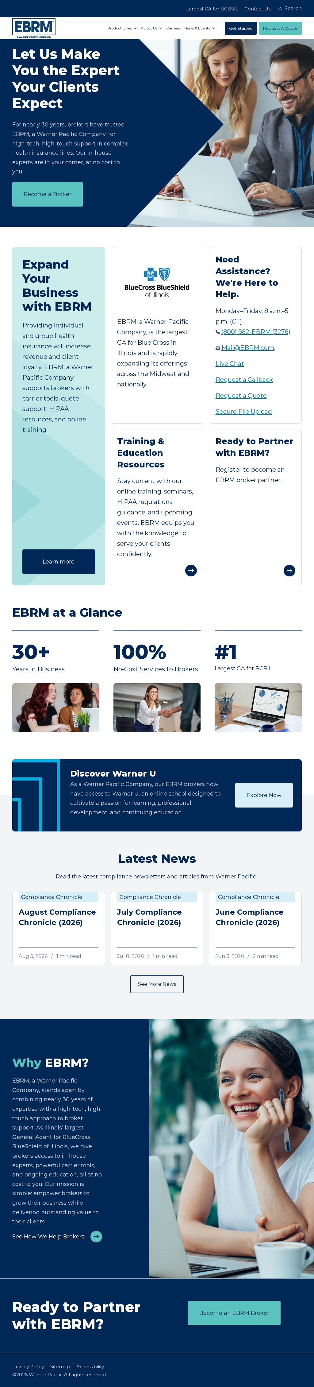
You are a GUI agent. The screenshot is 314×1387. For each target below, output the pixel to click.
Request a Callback (244, 379)
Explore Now (264, 795)
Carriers (173, 28)
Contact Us (257, 9)
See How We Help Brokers (48, 1236)
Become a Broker (47, 194)
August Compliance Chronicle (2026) (57, 917)
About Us (149, 28)
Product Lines (119, 28)
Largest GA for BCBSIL (212, 9)
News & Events (197, 28)
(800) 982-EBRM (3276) (255, 331)
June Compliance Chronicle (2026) (250, 917)
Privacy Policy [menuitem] (28, 1367)
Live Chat (230, 363)
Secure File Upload (244, 411)
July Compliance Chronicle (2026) (149, 917)
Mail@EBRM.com (247, 347)
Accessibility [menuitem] (90, 1367)
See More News (157, 984)
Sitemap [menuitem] (60, 1367)
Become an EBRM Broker (234, 1313)
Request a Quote (241, 395)
